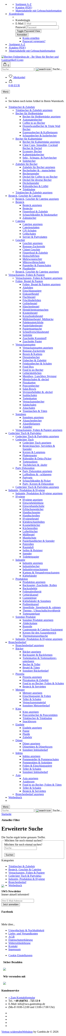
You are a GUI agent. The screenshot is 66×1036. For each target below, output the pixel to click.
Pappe (26, 730)
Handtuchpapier (31, 512)
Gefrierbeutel (30, 303)
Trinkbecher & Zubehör (21, 107)
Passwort (20, 27)
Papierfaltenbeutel (32, 325)
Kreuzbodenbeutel (33, 316)
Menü (5, 91)
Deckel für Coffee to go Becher (40, 176)
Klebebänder (30, 575)
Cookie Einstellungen (20, 955)
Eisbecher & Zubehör (34, 360)
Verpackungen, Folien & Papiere (26, 274)
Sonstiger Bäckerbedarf (36, 670)
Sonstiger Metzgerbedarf (36, 705)
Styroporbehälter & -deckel (38, 392)
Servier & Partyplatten (35, 236)
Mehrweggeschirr (32, 259)
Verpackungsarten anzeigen (38, 347)
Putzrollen (28, 544)
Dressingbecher (31, 357)
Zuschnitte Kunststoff (34, 338)
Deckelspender (31, 183)
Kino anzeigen (31, 711)
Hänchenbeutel (31, 306)
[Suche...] (43, 69)
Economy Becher (32, 151)
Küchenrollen (30, 528)
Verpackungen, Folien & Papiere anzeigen (38, 278)
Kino (18, 708)
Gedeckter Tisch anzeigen (37, 442)
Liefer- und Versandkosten (23, 933)
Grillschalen (29, 233)
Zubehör (27, 737)
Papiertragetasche (32, 328)
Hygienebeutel (31, 518)
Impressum (14, 949)
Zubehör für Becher (26, 164)
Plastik (26, 734)
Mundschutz (29, 537)
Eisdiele (19, 724)
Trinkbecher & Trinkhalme (37, 718)
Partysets (27, 477)
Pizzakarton (29, 382)
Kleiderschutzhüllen (34, 521)
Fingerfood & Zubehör (35, 211)
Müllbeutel (28, 534)
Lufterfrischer (30, 531)
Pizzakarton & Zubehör (36, 680)
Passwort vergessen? (34, 41)
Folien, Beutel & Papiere (29, 281)
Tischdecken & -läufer (35, 464)
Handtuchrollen (31, 515)
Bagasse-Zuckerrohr (34, 246)
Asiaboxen (28, 781)
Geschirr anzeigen (33, 243)
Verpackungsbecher (33, 401)
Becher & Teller (31, 664)
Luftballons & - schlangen (37, 474)
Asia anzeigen (30, 778)
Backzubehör (30, 588)
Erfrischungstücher (33, 509)
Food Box (28, 366)
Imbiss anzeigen (31, 756)
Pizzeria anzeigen (32, 677)
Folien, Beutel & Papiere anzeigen (42, 284)
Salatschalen (29, 404)
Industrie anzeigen (33, 563)
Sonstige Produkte (25, 616)
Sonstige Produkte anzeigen (38, 620)
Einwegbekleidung (33, 502)
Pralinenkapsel (31, 604)
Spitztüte (27, 335)
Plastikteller (29, 268)
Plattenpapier (30, 455)
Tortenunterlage (31, 613)
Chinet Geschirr (31, 249)
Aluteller (27, 426)
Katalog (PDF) (23, 7)
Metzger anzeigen (32, 692)
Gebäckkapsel (30, 594)
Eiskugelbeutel (31, 293)
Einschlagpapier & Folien (37, 696)
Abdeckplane (30, 623)
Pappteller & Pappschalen (37, 265)
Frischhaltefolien (32, 300)
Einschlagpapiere (32, 290)
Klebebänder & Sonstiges (37, 601)
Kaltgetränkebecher (33, 154)
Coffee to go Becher (34, 122)
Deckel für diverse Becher (37, 179)
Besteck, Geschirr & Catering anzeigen (37, 198)
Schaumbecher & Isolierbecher (40, 135)
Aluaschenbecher (32, 420)
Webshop (27, 1031)
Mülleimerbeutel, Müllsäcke (38, 319)
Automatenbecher (32, 119)
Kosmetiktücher (31, 525)
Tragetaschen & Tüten (35, 411)
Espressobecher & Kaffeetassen (40, 132)
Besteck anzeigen (32, 205)
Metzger (20, 689)
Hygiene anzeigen (33, 499)
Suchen (9, 855)
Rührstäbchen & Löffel (35, 186)
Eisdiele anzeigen (32, 727)
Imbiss (19, 753)
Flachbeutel (29, 297)
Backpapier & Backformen (37, 654)
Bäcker (19, 648)
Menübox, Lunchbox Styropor (39, 376)
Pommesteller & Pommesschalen (41, 759)
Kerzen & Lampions (34, 452)
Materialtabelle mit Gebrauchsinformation (38, 10)
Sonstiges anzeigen (33, 417)
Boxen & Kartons (32, 354)
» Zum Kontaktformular (21, 997)
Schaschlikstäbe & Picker (37, 480)
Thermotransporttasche (35, 635)
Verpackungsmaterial (34, 702)
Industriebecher (31, 566)
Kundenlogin (16, 13)
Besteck (19, 202)
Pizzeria (19, 673)
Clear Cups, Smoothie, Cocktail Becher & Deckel (40, 147)
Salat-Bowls (29, 388)
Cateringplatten (31, 227)
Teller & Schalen (32, 699)
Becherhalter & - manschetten (39, 170)
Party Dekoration (24, 468)
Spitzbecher (29, 160)
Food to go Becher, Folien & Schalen (43, 683)
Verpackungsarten (25, 344)
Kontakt (12, 946)
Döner (19, 740)
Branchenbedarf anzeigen (29, 645)
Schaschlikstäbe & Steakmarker (40, 214)
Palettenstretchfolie (33, 322)
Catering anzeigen (33, 224)
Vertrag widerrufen (11, 1031)
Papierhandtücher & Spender (39, 540)
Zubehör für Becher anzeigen (39, 167)
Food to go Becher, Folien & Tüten (42, 784)
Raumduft (28, 547)
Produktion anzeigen (34, 582)
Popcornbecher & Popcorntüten (40, 715)
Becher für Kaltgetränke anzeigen (41, 141)
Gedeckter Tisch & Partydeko (24, 433)
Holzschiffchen (31, 255)
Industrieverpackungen (35, 569)
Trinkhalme (29, 189)
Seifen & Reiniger (33, 550)
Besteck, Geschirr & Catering (24, 195)
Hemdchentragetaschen (35, 309)
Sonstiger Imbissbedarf (35, 749)
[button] (14, 84)
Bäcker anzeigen (32, 651)
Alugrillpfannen (31, 423)
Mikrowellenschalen (34, 262)
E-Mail (19, 23)
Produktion (21, 578)
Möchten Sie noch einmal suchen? (23, 844)
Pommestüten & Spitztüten (37, 762)
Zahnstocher (29, 217)
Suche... (57, 69)
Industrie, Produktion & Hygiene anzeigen (38, 493)
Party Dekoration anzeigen (37, 471)
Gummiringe (30, 597)
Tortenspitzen (30, 461)
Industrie (20, 559)
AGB (11, 936)
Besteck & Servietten (34, 686)
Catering (20, 221)
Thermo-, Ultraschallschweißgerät (41, 610)
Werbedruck (15, 797)
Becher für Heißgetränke (29, 113)
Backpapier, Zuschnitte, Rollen (40, 585)
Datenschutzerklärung (20, 939)
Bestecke (28, 208)
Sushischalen (30, 395)
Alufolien (28, 287)
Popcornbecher (31, 385)
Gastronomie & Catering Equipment (43, 629)
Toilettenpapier (31, 556)
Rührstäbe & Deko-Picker (37, 458)
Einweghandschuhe (33, 506)
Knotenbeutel (30, 312)
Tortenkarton (30, 398)
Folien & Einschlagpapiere (37, 765)
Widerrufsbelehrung (19, 943)
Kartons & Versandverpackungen (41, 572)
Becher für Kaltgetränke (28, 138)
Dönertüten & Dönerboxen (37, 746)
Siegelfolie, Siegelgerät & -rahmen (42, 607)
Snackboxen (29, 721)
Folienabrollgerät (32, 591)
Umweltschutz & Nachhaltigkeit (26, 930)
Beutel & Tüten (31, 667)
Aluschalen (29, 407)
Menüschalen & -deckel (36, 379)
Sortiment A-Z (23, 4)
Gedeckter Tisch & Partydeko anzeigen (37, 436)
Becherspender (31, 173)
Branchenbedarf (17, 642)
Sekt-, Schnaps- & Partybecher (40, 157)
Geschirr (20, 240)
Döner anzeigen (31, 743)
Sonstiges (20, 414)
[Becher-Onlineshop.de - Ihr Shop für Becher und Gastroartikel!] (33, 59)
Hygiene (20, 496)
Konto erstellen (31, 38)
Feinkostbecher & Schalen (37, 363)
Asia (18, 775)
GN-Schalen (29, 230)
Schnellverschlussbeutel (36, 331)
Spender (27, 553)
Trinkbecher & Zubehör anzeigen (33, 110)
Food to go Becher (33, 369)
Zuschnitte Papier (32, 341)
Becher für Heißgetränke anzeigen (42, 116)
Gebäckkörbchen (32, 373)
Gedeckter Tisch (24, 439)
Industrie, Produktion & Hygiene (26, 490)
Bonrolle (27, 626)
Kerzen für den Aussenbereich (39, 632)
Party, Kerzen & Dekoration (38, 483)
